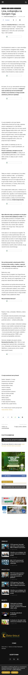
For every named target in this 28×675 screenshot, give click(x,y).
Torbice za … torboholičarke (5, 427)
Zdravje (11, 8)
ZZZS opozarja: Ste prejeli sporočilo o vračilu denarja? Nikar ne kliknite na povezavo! (17, 546)
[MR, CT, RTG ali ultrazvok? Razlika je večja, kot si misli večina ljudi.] (5, 562)
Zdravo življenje (17, 8)
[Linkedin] (18, 417)
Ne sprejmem (6, 672)
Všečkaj (23, 475)
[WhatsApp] (15, 417)
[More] (20, 20)
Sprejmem (14, 672)
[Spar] (14, 505)
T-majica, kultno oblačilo (20, 426)
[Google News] (17, 659)
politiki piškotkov (17, 669)
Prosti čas (4, 8)
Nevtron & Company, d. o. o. (10, 16)
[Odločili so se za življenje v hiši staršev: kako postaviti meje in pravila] (5, 554)
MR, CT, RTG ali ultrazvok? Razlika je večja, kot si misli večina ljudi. (17, 562)
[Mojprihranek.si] (13, 471)
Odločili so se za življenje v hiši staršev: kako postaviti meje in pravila (18, 554)
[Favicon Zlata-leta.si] (14, 635)
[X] (11, 417)
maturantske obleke (7, 409)
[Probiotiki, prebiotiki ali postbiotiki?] (5, 614)
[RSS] (13, 659)
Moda (8, 8)
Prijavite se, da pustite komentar (14, 439)
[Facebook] (8, 417)
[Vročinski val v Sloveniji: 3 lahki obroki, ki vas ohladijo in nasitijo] (5, 622)
